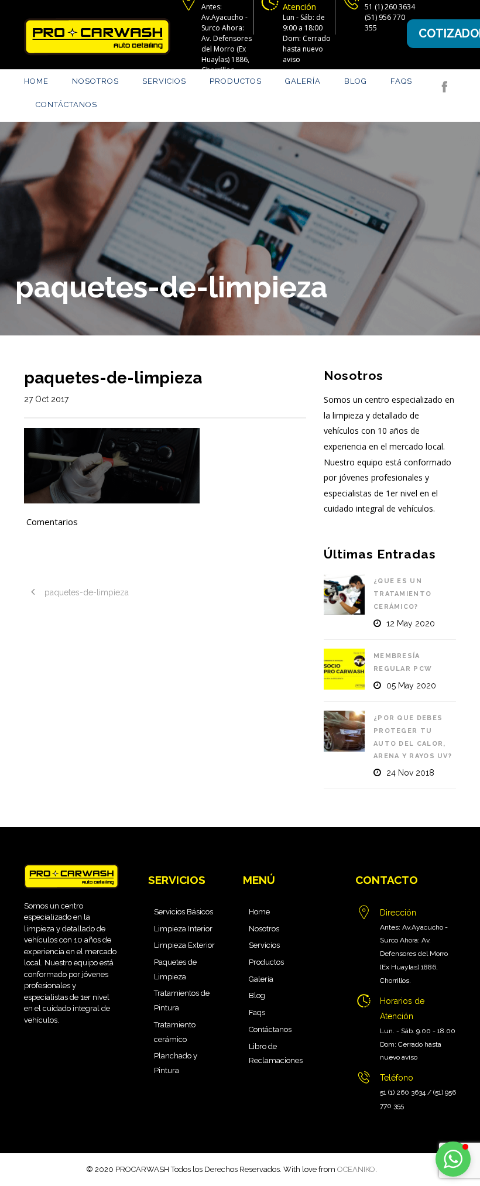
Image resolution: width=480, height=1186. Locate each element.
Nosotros (95, 81)
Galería (303, 81)
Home (36, 81)
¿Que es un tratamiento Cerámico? (402, 594)
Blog (355, 81)
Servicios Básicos (183, 911)
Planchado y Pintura (175, 1063)
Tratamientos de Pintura (182, 1000)
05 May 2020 (411, 685)
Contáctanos (66, 104)
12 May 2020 (410, 623)
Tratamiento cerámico (175, 1032)
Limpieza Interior (183, 928)
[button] (453, 1159)
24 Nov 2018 (410, 772)
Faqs (401, 81)
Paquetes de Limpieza (175, 969)
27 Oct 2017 (46, 399)
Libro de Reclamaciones (276, 1053)
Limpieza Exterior (184, 945)
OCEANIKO (356, 1169)
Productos (236, 81)
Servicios (164, 81)
